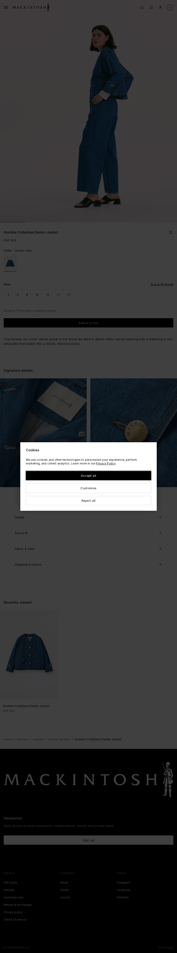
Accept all (88, 475)
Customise (88, 488)
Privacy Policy (105, 463)
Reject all (88, 500)
